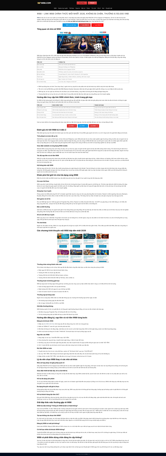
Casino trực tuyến (63, 8)
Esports (78, 8)
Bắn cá (83, 8)
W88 (55, 8)
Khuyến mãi (109, 8)
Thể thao (71, 8)
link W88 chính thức (49, 324)
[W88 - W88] (56, 3)
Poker (88, 8)
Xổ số (99, 8)
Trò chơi (93, 8)
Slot (103, 8)
